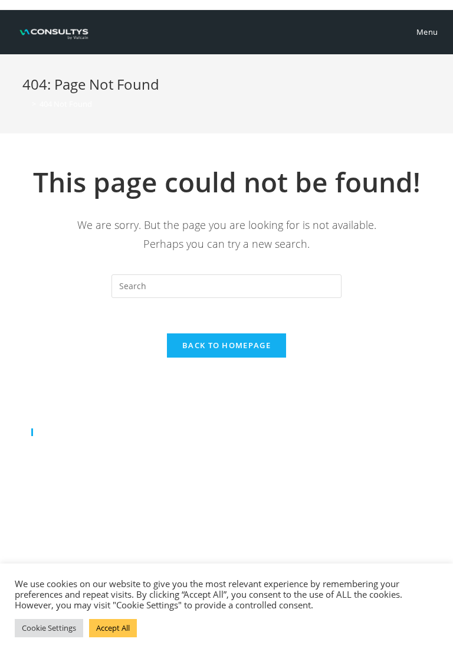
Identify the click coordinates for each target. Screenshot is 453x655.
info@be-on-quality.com (100, 470)
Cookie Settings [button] (49, 628)
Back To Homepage (226, 345)
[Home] (25, 104)
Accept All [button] (113, 628)
